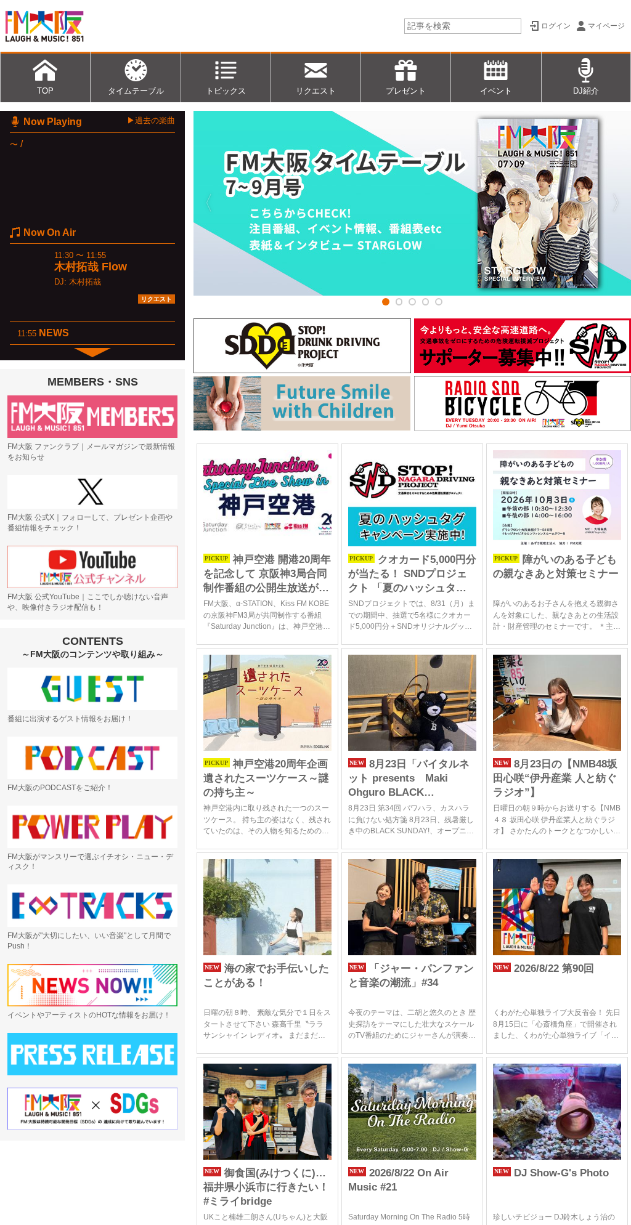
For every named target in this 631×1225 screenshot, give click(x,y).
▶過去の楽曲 (151, 120)
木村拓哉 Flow (90, 267)
